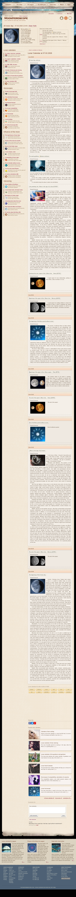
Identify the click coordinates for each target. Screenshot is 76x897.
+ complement (59, 13)
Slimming (5, 873)
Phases (62, 4)
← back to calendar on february (35, 50)
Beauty (5, 874)
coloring (20, 70)
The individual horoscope (11, 97)
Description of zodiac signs (12, 195)
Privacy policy (64, 876)
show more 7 (42, 43)
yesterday (18, 53)
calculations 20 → (67, 798)
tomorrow (12, 53)
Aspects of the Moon (51, 874)
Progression (21, 876)
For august (31, 4)
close (63, 815)
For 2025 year (36, 879)
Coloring (5, 870)
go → (23, 862)
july (31, 692)
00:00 (41, 34)
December (35, 874)
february (39, 689)
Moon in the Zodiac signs (11, 146)
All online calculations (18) (11, 174)
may (61, 689)
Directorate (20, 878)
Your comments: (33, 806)
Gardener (5, 876)
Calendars (8, 4)
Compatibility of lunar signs (12, 157)
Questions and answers (66, 871)
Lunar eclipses (8, 151)
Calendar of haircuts (10, 70)
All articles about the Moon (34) (12, 212)
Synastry (20, 879)
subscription (51, 13)
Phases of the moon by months (12, 140)
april (54, 689)
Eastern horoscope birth (11, 91)
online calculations (41, 8)
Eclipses (49, 871)
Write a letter (64, 870)
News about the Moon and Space (13, 206)
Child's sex (11, 870)
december (68, 692)
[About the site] (66, 18)
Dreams (10, 868)
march (46, 689)
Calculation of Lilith (22, 871)
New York (69, 13)
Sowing (5, 878)
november (61, 692)
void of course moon (50, 8)
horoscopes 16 (58, 798)
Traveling (11, 882)
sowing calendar (7, 8)
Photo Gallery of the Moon (11, 184)
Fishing (5, 879)
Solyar (19, 874)
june (68, 689)
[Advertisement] (50, 706)
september (46, 692)
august (39, 692)
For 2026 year (42, 4)
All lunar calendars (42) (11, 81)
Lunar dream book (9, 189)
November (35, 873)
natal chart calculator (31, 8)
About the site (64, 868)
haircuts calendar (16, 8)
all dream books (19, 189)
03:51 (41, 41)
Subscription (64, 873)
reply (37, 825)
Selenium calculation (23, 873)
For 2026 (7, 64)
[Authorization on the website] (61, 18)
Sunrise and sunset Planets (12, 168)
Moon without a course (52, 873)
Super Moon (49, 878)
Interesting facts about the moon (13, 201)
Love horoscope (9, 113)
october (53, 692)
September (35, 870)
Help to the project (66, 878)
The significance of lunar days (12, 135)
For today (19, 4)
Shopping (11, 879)
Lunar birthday (8, 119)
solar (14, 151)
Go (61, 735)
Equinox (49, 879)
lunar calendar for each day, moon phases (15, 20)
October (34, 871)
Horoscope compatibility (11, 108)
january (31, 689)
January (34, 876)
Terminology (64, 874)
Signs (69, 4)
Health (4, 871)
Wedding (11, 881)
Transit (20, 870)
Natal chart (20, 868)
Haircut (5, 868)
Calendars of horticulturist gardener (14, 75)
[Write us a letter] (70, 18)
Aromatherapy (12, 878)
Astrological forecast (10, 102)
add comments (33, 815)
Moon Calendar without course (12, 163)
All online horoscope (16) (11, 124)
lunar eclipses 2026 (60, 8)
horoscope (23, 8)
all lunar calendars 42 (49, 798)
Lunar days (53, 4)
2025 (11, 64)
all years (15, 64)
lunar (23, 874)
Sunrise (48, 876)
